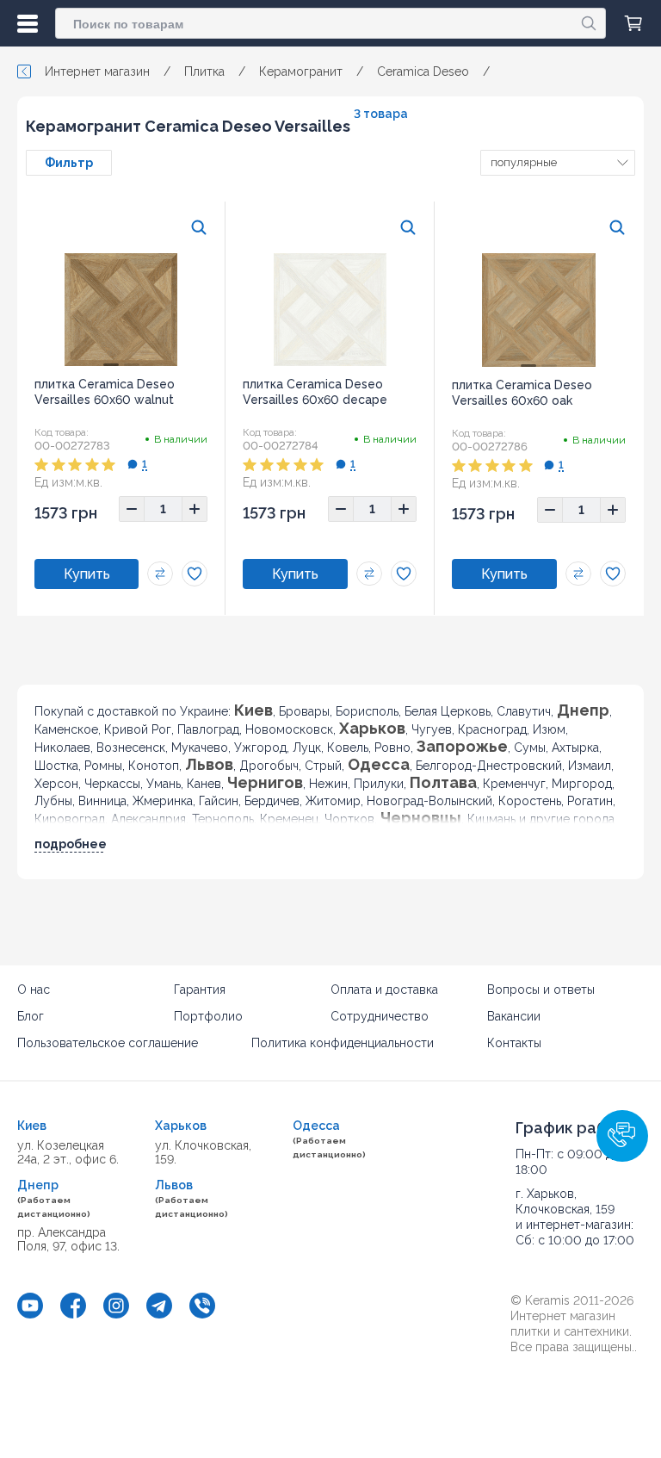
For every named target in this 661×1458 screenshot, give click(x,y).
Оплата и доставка (384, 989)
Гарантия (199, 989)
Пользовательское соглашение (107, 1043)
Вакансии (514, 1016)
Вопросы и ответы (541, 989)
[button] (622, 1136)
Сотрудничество (379, 1016)
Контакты (514, 1043)
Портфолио (208, 1016)
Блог (30, 1016)
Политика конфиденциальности (342, 1043)
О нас (33, 989)
